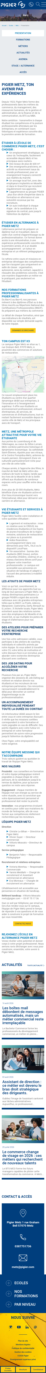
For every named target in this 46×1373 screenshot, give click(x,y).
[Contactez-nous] (35, 1327)
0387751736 (23, 1246)
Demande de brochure (23, 330)
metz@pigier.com (23, 1267)
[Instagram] (11, 1327)
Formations (23, 39)
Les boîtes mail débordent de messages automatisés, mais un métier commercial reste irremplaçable (23, 1015)
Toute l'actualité (34, 965)
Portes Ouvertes (8, 1369)
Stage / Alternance (23, 65)
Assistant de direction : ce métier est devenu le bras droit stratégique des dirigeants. (22, 1087)
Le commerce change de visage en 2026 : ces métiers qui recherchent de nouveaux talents (22, 1157)
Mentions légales (23, 1344)
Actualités (23, 52)
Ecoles (11, 25)
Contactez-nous (23, 924)
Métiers (23, 46)
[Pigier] (13, 4)
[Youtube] (19, 1327)
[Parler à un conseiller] (31, 4)
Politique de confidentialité (23, 1348)
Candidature (38, 1369)
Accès (23, 72)
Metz (17, 25)
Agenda (23, 59)
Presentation (23, 33)
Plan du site (23, 1341)
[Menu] (43, 4)
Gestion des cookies (23, 1352)
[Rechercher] (37, 4)
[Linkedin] (27, 1327)
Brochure (23, 1369)
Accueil (4, 25)
